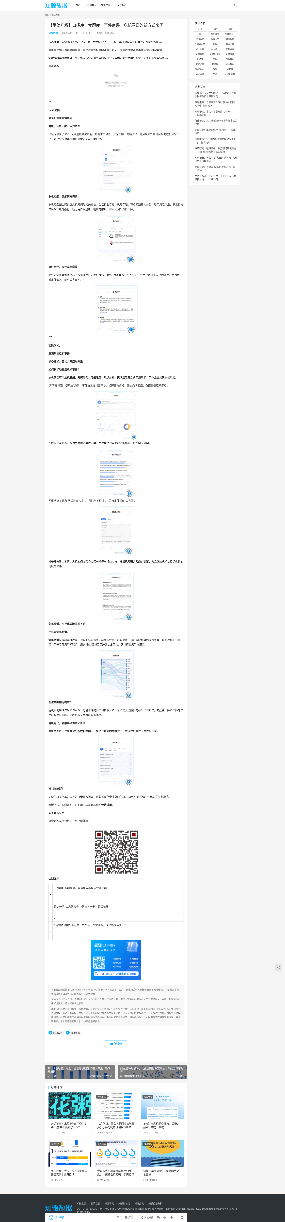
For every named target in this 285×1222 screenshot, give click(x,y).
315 (200, 29)
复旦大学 (215, 39)
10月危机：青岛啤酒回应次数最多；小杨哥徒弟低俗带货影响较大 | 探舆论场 (115, 1125)
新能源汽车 (200, 44)
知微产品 (105, 5)
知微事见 (109, 1203)
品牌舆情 (200, 39)
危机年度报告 (231, 34)
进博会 (230, 69)
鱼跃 (215, 74)
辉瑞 (215, 69)
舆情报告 (230, 59)
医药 (200, 34)
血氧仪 (215, 64)
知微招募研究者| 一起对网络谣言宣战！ (161, 1172)
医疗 (215, 29)
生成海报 (148, 1217)
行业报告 (230, 64)
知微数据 (53, 33)
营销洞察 (200, 64)
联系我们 (95, 1203)
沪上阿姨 (200, 49)
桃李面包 (230, 44)
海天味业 (215, 49)
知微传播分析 (155, 1203)
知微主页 (81, 1203)
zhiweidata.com (210, 1208)
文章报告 (89, 5)
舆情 (215, 59)
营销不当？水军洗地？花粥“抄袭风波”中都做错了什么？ (68, 1125)
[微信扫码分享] (158, 1217)
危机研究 (148, 1096)
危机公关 (58, 1032)
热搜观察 (230, 49)
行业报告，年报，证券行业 (201, 69)
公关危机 (98, 33)
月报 (215, 44)
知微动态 (109, 33)
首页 (78, 5)
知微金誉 (230, 54)
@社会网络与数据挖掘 (163, 1208)
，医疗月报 (230, 74)
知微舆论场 (124, 1203)
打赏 (128, 1216)
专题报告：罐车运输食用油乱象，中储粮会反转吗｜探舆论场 (115, 1172)
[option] (116, 78)
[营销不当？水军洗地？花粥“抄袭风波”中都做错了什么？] (69, 1105)
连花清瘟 (200, 74)
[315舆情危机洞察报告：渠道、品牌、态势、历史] (162, 1105)
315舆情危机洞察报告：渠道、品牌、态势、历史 (161, 1125)
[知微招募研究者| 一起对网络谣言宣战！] (162, 1153)
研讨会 (200, 59)
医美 (230, 29)
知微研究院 (215, 54)
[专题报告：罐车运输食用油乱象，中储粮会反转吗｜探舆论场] (116, 1153)
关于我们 (122, 5)
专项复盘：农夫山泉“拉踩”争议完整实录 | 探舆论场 (69, 1172)
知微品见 (139, 1203)
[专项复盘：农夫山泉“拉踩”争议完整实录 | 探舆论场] (69, 1153)
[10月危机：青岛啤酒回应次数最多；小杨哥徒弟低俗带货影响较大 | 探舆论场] (116, 1105)
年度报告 (230, 39)
